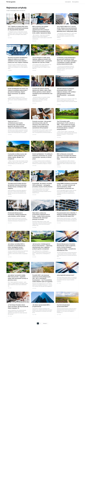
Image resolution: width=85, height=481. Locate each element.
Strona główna (75, 1)
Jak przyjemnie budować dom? (65, 275)
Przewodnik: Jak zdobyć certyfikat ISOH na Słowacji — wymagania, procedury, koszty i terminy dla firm (42, 185)
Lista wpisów (68, 1)
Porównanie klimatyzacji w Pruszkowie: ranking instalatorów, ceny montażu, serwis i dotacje (17, 214)
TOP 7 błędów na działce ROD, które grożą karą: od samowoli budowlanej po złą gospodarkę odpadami (18, 28)
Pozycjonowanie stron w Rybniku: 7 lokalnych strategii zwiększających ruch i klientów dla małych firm (67, 214)
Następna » (45, 323)
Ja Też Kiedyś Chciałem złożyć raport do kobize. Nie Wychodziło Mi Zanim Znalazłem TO (18, 306)
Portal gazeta (10, 2)
